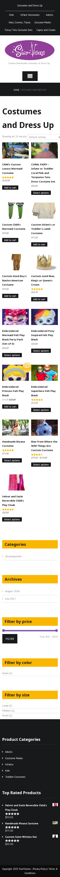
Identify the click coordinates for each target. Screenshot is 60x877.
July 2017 (10, 598)
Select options (41, 192)
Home (16, 90)
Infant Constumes (30, 14)
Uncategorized (13, 556)
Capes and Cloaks (46, 30)
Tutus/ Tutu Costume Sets (18, 30)
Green (5, 673)
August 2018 (12, 591)
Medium (6, 710)
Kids (11, 14)
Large (5, 705)
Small (5, 715)
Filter (10, 638)
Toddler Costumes (15, 776)
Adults (49, 14)
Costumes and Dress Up (29, 5)
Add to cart (10, 187)
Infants (9, 764)
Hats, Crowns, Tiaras (19, 22)
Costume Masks (42, 22)
